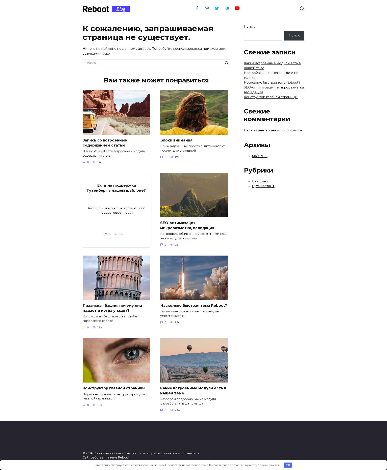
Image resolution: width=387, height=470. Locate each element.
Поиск (249, 26)
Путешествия (263, 186)
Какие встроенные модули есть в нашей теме (193, 390)
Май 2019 (259, 156)
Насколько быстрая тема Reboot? (193, 305)
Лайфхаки (260, 181)
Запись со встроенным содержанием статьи (105, 142)
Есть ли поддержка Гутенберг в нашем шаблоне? (116, 187)
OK (288, 465)
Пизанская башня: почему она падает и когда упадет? (112, 308)
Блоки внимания (176, 140)
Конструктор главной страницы (114, 388)
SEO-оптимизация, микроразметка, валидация (187, 225)
